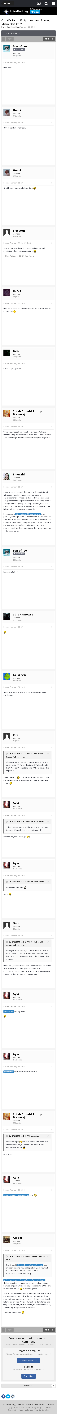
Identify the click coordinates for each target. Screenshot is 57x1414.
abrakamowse (23, 614)
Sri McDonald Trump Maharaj (27, 412)
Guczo (17, 923)
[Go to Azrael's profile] (6, 1239)
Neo (16, 351)
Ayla (16, 803)
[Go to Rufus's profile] (6, 292)
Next (47, 39)
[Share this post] (51, 62)
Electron (19, 230)
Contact (50, 1404)
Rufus (17, 291)
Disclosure (40, 1404)
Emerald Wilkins (38, 1256)
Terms (21, 1404)
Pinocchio (35, 821)
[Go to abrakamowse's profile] (6, 616)
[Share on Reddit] (13, 1396)
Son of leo (15, 27)
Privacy (29, 1404)
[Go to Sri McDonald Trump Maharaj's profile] (6, 413)
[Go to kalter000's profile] (6, 676)
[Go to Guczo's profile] (6, 925)
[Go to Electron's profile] (6, 232)
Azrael (17, 1238)
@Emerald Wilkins (11, 1280)
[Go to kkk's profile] (6, 736)
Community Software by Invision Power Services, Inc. (28, 1410)
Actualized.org (9, 1404)
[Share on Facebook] (3, 1396)
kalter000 (19, 674)
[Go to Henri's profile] (6, 112)
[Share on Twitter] (8, 1396)
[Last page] (53, 39)
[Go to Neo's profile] (6, 353)
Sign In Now (28, 1376)
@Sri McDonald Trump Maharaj (28, 514)
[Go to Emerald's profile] (6, 476)
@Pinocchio (8, 1011)
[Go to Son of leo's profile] (6, 48)
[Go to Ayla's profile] (6, 804)
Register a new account (28, 1360)
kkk (15, 735)
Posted (13, 62)
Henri (17, 110)
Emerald (19, 474)
